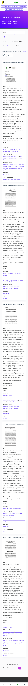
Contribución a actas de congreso (11, 179)
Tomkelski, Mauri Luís (13, 151)
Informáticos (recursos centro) (14, 401)
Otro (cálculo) (11, 633)
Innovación (6, 526)
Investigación (6, 174)
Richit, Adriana (6, 149)
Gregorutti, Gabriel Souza (9, 273)
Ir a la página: (6, 667)
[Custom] (3, 684)
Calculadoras (6, 632)
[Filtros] (5, 36)
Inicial (9, 281)
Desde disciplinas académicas (10, 400)
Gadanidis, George (7, 508)
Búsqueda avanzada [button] (19, 34)
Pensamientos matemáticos (15, 158)
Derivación (6, 156)
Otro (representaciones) (17, 281)
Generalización (18, 632)
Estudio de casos (7, 280)
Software (5, 159)
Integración (16, 156)
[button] (16, 667)
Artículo (5, 298)
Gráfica (11, 156)
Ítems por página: (11, 664)
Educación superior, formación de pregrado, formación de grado (13, 168)
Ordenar (5, 41)
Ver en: (5, 45)
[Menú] (25, 2)
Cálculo (12, 632)
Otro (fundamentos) (14, 513)
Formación (5, 513)
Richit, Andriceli (14, 149)
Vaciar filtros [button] (25, 51)
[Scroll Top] (24, 684)
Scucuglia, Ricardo (7, 395)
